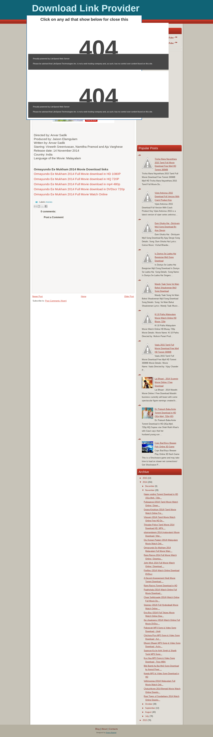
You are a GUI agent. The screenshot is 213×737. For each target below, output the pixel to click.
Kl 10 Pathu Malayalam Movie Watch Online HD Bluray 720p (165, 318)
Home (83, 296)
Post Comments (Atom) (56, 301)
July (147, 716)
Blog (97, 729)
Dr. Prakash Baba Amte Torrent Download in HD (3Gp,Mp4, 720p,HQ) (165, 413)
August (148, 712)
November (149, 490)
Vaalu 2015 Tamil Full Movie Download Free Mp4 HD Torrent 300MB (167, 348)
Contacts (113, 729)
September (150, 708)
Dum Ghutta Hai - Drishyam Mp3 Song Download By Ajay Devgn (167, 227)
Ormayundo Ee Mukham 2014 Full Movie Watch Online (71, 194)
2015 (145, 478)
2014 (145, 482)
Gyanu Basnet (111, 732)
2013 (145, 720)
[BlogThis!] (38, 206)
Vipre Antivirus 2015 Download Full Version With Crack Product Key (167, 196)
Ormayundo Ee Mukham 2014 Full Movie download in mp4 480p (77, 184)
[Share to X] (42, 206)
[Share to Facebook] (46, 206)
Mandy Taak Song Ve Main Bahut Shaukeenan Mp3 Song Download (167, 287)
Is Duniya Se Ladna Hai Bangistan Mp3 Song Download (165, 257)
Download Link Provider (85, 8)
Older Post (129, 296)
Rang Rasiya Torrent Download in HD (160, 585)
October (148, 704)
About (104, 729)
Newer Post (37, 296)
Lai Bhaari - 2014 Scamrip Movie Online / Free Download (166, 382)
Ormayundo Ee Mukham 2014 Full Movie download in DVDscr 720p (79, 189)
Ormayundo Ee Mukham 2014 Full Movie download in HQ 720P (76, 179)
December (149, 486)
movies (49, 202)
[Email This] (35, 206)
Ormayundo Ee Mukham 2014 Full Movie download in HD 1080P (77, 174)
